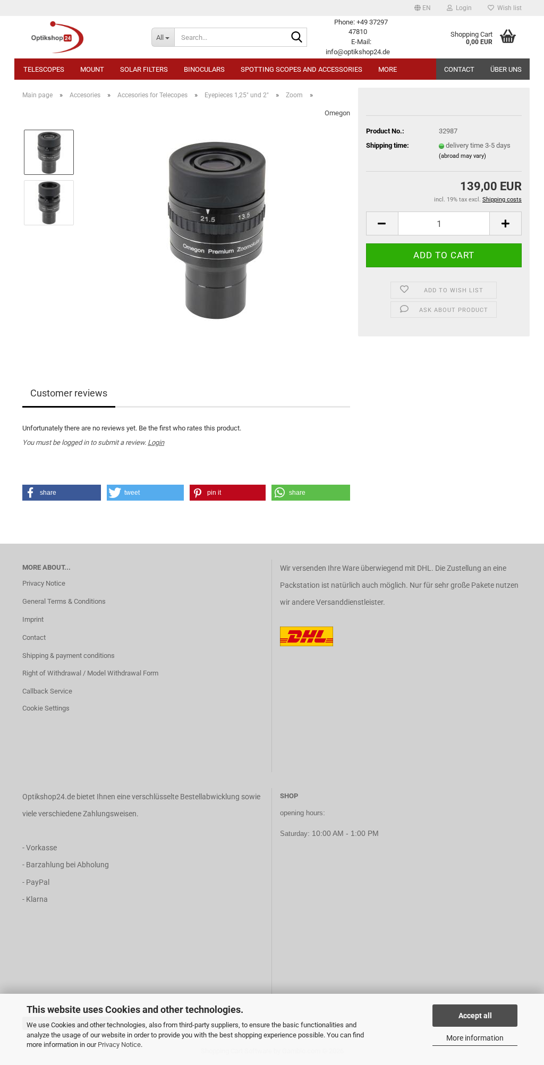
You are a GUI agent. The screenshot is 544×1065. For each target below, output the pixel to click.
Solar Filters (144, 69)
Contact (459, 69)
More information (475, 1038)
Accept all (475, 1015)
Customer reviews (68, 393)
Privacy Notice (119, 1045)
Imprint (33, 619)
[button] (422, 8)
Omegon (337, 113)
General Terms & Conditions (64, 601)
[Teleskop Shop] (78, 37)
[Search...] (297, 37)
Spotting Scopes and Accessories (301, 69)
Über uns (506, 69)
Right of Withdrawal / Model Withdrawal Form (90, 673)
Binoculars (204, 69)
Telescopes (43, 69)
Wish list (508, 8)
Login (156, 442)
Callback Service (47, 691)
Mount (92, 69)
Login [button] (462, 8)
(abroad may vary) (462, 156)
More (387, 69)
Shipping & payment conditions (68, 656)
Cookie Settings (46, 708)
